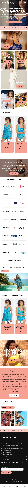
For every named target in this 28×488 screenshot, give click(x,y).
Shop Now (6, 46)
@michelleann (8, 407)
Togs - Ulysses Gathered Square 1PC (20, 145)
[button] (20, 2)
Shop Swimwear (14, 360)
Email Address (4, 467)
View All (5, 271)
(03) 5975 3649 (7, 450)
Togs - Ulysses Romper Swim (7, 144)
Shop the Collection (14, 22)
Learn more (14, 395)
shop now (21, 102)
